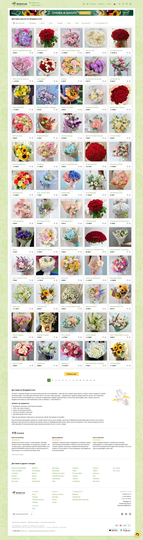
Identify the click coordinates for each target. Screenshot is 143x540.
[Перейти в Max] (130, 514)
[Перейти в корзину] (126, 4)
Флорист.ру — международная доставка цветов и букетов (37, 531)
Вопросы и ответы (58, 494)
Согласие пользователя (48, 522)
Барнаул (14, 476)
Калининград (36, 481)
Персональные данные (19, 522)
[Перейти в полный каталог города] (19, 4)
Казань (34, 478)
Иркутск (34, 476)
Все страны (116, 470)
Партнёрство (76, 497)
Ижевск (34, 473)
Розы (33, 508)
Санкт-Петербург (17, 470)
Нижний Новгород (57, 476)
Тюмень (95, 470)
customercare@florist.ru (124, 505)
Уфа (94, 476)
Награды (35, 502)
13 (90, 380)
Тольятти (95, 468)
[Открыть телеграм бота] (126, 514)
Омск (53, 481)
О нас (34, 494)
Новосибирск (56, 478)
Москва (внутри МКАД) (19, 468)
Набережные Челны (58, 473)
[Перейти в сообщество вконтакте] (122, 514)
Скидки (54, 502)
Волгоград (15, 481)
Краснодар (55, 468)
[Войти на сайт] (130, 4)
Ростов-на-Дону (77, 473)
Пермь (74, 470)
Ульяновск (96, 473)
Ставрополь (76, 481)
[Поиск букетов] (119, 4)
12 (87, 380)
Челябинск (96, 478)
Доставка (55, 497)
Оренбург (75, 468)
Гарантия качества (38, 499)
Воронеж (34, 468)
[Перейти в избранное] (123, 4)
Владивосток (16, 478)
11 (83, 380)
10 (80, 380)
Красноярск (55, 470)
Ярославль (96, 481)
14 (94, 380)
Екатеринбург (36, 470)
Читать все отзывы (17, 454)
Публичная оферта (33, 522)
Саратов (75, 478)
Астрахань (15, 473)
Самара (74, 476)
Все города (116, 468)
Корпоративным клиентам (80, 499)
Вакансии (75, 494)
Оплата (54, 499)
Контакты (35, 497)
